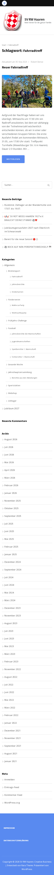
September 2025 (12, 516)
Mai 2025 (9, 539)
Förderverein (14, 299)
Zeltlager (12, 401)
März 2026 (9, 477)
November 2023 (12, 615)
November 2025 (12, 500)
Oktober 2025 (11, 508)
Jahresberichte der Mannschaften (26, 334)
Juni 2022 (9, 692)
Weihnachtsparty (19, 313)
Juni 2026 (9, 454)
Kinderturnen (17, 292)
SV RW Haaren (34, 19)
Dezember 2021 (12, 730)
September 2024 (12, 569)
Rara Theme (27, 865)
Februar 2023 (11, 661)
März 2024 (9, 600)
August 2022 (10, 677)
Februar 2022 (11, 715)
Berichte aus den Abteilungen (24, 378)
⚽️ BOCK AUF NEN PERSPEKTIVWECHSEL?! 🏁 (27, 247)
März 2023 (9, 654)
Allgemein (9, 265)
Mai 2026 (9, 462)
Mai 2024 (9, 592)
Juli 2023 (8, 631)
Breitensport (14, 271)
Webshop (12, 393)
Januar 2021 (10, 761)
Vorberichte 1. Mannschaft (23, 357)
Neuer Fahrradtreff (15, 67)
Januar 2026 (10, 493)
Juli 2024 (8, 577)
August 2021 (10, 753)
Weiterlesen (13, 159)
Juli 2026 (8, 447)
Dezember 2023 (12, 608)
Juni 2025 (9, 531)
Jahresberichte (18, 284)
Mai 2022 (9, 700)
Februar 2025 (11, 546)
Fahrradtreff (17, 276)
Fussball (12, 328)
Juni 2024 (9, 585)
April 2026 (9, 470)
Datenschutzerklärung (16, 840)
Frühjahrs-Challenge (17, 320)
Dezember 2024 (12, 562)
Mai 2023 (9, 646)
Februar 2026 (11, 485)
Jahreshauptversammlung (20, 372)
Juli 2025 (8, 523)
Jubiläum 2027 (11, 408)
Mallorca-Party (18, 305)
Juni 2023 (9, 638)
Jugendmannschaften (21, 341)
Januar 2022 (10, 723)
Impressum (9, 828)
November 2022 (12, 669)
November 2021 (12, 738)
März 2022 (9, 707)
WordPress (27, 869)
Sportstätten (14, 385)
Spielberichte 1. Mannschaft (24, 349)
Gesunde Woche (15, 364)
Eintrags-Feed (11, 787)
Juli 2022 (8, 684)
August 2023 (10, 623)
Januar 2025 (10, 554)
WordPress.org (12, 802)
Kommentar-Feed (13, 795)
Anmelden (9, 779)
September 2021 (12, 745)
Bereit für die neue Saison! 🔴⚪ (21, 239)
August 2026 (10, 439)
